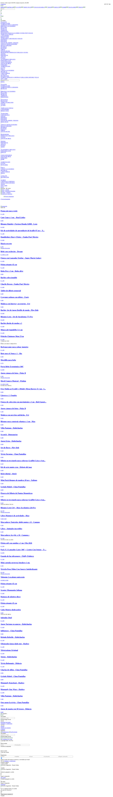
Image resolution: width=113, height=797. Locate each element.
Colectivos (3, 4)
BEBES (3, 7)
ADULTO (3, 144)
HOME (64, 7)
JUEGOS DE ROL (5, 131)
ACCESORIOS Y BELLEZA (8, 149)
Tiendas (7, 189)
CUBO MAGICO (12, 38)
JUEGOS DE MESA (39, 7)
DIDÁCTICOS (27, 7)
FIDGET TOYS (5, 110)
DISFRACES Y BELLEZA (16, 52)
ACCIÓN (18, 7)
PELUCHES (4, 92)
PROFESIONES (5, 52)
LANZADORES (5, 109)
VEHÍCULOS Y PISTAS (7, 108)
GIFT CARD (4, 185)
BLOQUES (3, 128)
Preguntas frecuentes (10, 191)
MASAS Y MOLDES (6, 126)
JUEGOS (30, 33)
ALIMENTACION (5, 162)
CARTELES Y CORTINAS (13, 77)
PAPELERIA (4, 158)
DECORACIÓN (5, 177)
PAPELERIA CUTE (6, 151)
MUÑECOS (10, 7)
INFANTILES (4, 33)
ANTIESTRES (4, 38)
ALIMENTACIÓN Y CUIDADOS (9, 87)
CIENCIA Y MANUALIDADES (9, 124)
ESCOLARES (72, 7)
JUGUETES (4, 84)
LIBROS (3, 130)
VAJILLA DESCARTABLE (27, 77)
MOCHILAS (4, 170)
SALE (2, 187)
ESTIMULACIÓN (5, 86)
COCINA (25, 52)
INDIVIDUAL (4, 142)
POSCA (3, 167)
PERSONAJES (4, 97)
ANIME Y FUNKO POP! (21, 33)
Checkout (3, 784)
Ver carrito (3, 777)
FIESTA (81, 7)
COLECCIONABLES (6, 155)
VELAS (37, 77)
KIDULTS (57, 7)
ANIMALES (4, 95)
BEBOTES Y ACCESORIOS (8, 91)
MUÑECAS (4, 94)
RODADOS (4, 119)
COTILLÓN (4, 176)
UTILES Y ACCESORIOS (7, 169)
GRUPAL (3, 141)
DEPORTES (4, 117)
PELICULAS (11, 33)
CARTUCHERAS (5, 171)
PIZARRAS (4, 127)
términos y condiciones (9, 761)
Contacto (8, 192)
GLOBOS (3, 77)
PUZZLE (3, 145)
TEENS (50, 7)
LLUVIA (3, 163)
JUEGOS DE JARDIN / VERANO (9, 120)
